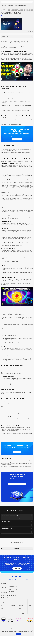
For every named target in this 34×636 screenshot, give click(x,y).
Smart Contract (4, 8)
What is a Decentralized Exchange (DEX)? (10, 515)
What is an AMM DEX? (6, 525)
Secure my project (17, 568)
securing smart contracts (15, 59)
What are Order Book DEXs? (7, 528)
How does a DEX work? (6, 521)
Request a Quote (17, 139)
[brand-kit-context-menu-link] (5, 2)
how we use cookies (29, 631)
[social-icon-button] (7, 580)
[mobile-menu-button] (32, 2)
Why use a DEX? (5, 532)
